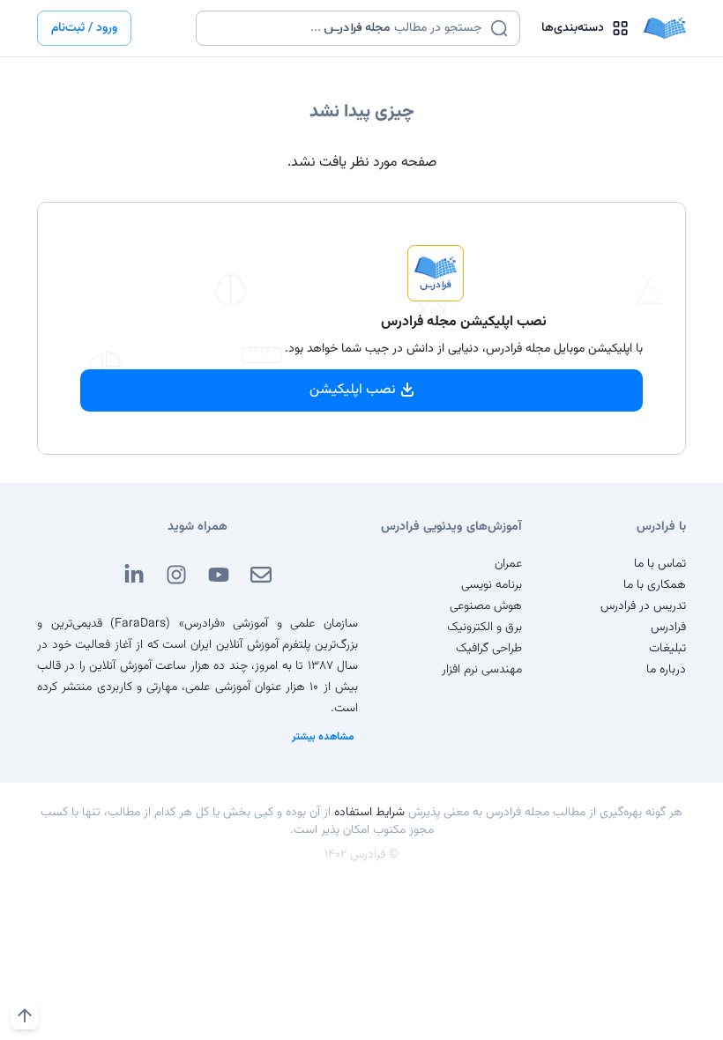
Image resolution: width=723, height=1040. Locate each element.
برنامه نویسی (491, 585)
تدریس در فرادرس (643, 606)
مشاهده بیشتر (323, 737)
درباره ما (666, 670)
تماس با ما (660, 564)
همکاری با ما (654, 585)
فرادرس (668, 627)
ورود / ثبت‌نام (84, 28)
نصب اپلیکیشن (352, 390)
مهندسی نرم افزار (482, 670)
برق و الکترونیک (484, 627)
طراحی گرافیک (489, 648)
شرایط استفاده (369, 812)
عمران (508, 564)
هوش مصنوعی (486, 606)
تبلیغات (667, 648)
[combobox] (347, 28)
